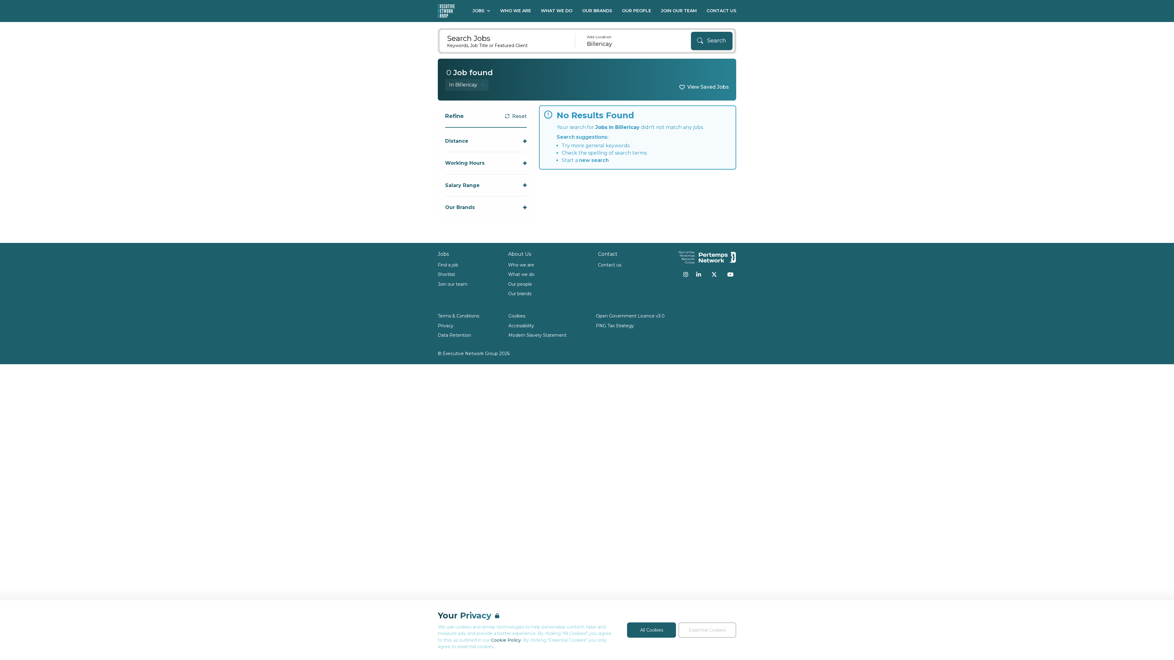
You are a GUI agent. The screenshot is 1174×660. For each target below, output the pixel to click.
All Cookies (651, 630)
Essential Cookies (707, 630)
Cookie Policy (506, 640)
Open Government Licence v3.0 (630, 316)
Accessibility (521, 325)
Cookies (516, 316)
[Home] (446, 11)
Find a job (448, 265)
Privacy (445, 325)
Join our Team (679, 10)
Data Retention (454, 335)
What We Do (556, 10)
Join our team (452, 284)
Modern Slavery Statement (537, 335)
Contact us (609, 265)
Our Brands (597, 10)
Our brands (519, 293)
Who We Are (515, 10)
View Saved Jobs (708, 87)
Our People (636, 10)
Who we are (521, 265)
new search (594, 160)
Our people (520, 284)
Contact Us (721, 10)
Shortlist (446, 274)
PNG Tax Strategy (615, 325)
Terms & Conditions (458, 316)
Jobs (478, 10)
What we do (521, 274)
